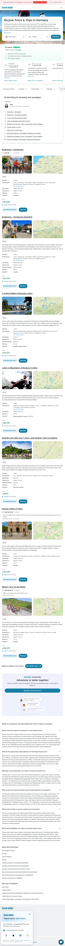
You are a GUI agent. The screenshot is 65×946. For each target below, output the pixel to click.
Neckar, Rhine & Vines (10, 80)
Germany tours (5, 11)
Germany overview (8, 89)
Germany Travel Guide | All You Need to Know (16, 869)
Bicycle (4, 859)
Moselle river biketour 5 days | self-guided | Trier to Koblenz (24, 136)
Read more (7, 32)
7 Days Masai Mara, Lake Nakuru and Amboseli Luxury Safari (20, 899)
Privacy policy (27, 940)
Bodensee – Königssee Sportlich (17, 115)
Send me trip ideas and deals (15, 930)
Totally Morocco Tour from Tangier (12, 896)
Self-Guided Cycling (8, 850)
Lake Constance (7, 856)
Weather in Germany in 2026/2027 (12, 878)
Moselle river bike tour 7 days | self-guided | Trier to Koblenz (25, 124)
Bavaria (4, 853)
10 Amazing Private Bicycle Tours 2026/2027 (15, 866)
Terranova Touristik (18, 487)
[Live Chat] (61, 942)
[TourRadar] (8, 7)
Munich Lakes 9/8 (57, 80)
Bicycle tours (12, 11)
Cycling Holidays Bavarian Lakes (17, 118)
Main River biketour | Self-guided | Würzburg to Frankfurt (24, 133)
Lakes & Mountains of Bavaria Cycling (18, 121)
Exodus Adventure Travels (20, 416)
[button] (32, 205)
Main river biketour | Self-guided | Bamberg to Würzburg (23, 139)
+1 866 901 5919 (57, 2)
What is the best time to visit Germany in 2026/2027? (17, 875)
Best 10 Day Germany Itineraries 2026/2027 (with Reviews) (19, 872)
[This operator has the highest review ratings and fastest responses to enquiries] (31, 416)
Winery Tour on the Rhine (35, 80)
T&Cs (21, 940)
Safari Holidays (6, 890)
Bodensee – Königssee (14, 112)
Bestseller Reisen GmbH (19, 346)
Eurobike (15, 195)
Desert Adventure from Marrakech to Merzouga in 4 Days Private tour (22, 893)
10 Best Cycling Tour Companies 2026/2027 (15, 862)
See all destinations (18, 186)
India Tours (5, 887)
